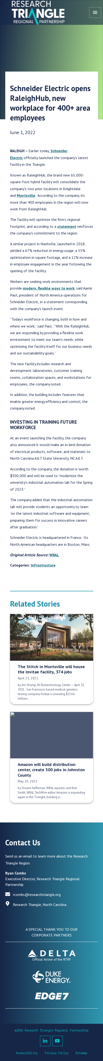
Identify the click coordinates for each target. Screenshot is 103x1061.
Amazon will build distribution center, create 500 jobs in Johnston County (51, 770)
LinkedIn (45, 1041)
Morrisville (26, 195)
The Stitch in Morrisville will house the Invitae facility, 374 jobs (51, 669)
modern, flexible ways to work (48, 288)
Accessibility (27, 1053)
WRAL (54, 554)
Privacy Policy (56, 1053)
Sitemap (81, 1053)
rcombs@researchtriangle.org (37, 894)
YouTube (57, 1041)
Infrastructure (43, 565)
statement (66, 226)
